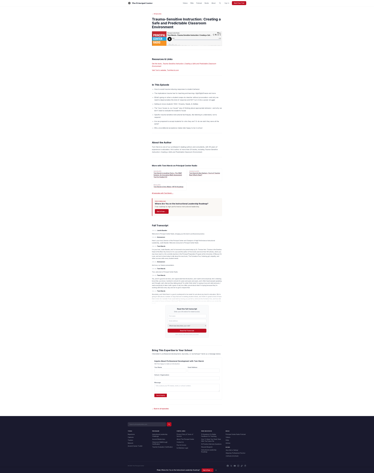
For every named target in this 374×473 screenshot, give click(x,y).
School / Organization (161, 375)
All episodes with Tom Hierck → (162, 193)
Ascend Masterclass (158, 439)
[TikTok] (242, 466)
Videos (185, 3)
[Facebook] (228, 466)
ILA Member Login (182, 448)
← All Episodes (156, 14)
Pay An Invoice (181, 445)
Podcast (199, 3)
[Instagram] (238, 466)
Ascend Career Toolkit (135, 446)
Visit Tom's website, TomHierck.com (165, 70)
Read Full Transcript (187, 330)
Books (207, 3)
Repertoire (131, 434)
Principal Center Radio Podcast (236, 434)
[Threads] (245, 466)
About (214, 3)
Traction (130, 440)
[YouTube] (235, 466)
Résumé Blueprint (206, 447)
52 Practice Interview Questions (211, 444)
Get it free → (162, 211)
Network (130, 443)
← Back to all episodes (160, 409)
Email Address (192, 367)
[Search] (220, 3)
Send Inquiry (160, 395)
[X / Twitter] (231, 466)
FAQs (192, 3)
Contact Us (180, 442)
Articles (228, 443)
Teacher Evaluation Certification (162, 447)
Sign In (226, 3)
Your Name (158, 367)
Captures (131, 437)
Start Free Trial (239, 3)
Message (157, 382)
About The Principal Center (185, 439)
